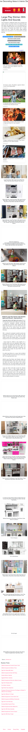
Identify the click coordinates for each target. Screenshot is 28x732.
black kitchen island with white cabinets (14, 44)
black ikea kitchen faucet (8, 36)
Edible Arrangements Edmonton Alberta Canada (11, 680)
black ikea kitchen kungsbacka (14, 40)
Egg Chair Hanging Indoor (7, 682)
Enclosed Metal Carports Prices (8, 704)
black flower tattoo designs (19, 36)
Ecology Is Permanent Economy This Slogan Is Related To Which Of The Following (14, 691)
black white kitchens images (14, 42)
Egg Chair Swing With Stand (7, 670)
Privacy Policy (16, 729)
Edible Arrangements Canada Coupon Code (11, 665)
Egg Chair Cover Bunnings (7, 701)
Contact (9, 729)
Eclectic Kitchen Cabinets (7, 675)
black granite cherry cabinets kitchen (14, 34)
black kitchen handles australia (14, 38)
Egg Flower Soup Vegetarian (7, 687)
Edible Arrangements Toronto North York (10, 696)
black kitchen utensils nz (14, 46)
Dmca (4, 729)
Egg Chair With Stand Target (7, 714)
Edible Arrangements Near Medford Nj (9, 706)
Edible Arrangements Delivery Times (9, 667)
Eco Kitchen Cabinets (6, 685)
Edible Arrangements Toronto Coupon (9, 711)
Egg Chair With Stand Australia (8, 709)
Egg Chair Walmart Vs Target (8, 694)
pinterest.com (8, 659)
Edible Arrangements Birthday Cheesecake (10, 699)
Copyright (23, 729)
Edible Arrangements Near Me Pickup (9, 672)
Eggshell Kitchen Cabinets (7, 677)
